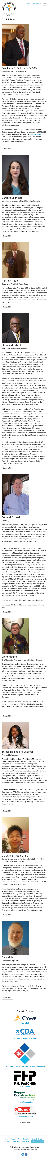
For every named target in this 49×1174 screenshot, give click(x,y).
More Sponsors (25, 1122)
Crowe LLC (25, 1023)
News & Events (37, 1139)
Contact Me (7, 148)
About (13, 1139)
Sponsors (6, 1142)
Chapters (15, 1142)
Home (6, 1139)
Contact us (25, 1142)
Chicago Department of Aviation (25, 1038)
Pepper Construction (25, 1102)
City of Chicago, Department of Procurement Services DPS (25, 1066)
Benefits (26, 1139)
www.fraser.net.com (37, 134)
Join (19, 1139)
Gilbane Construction (25, 1116)
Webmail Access (38, 1142)
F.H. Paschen (25, 1087)
